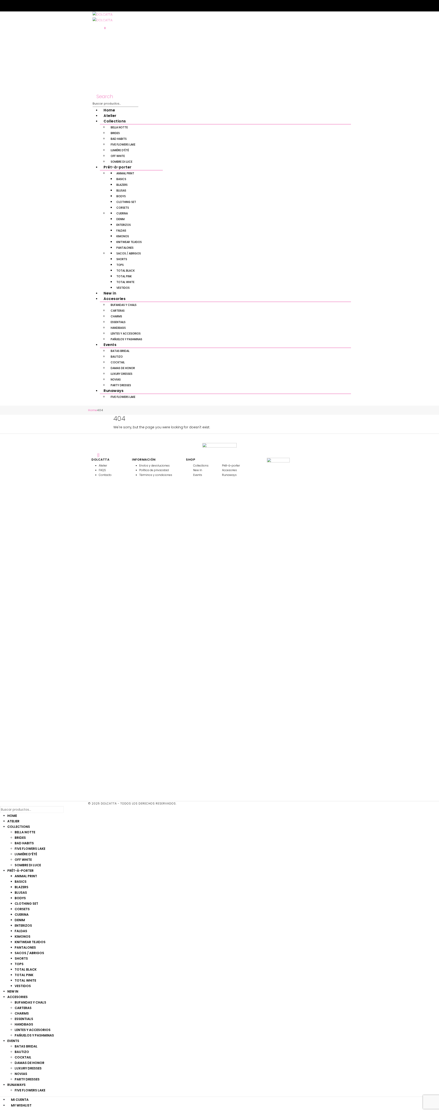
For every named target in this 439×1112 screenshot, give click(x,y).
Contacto (105, 475)
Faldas (121, 230)
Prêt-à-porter (118, 167)
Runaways (113, 390)
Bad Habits (119, 139)
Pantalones (125, 248)
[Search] (141, 104)
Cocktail (118, 362)
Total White (125, 282)
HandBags (118, 328)
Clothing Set (126, 202)
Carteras (118, 311)
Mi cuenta (20, 1099)
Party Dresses (121, 385)
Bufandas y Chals (124, 305)
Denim (120, 219)
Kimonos (122, 236)
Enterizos (123, 225)
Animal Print (125, 173)
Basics (121, 179)
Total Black (125, 271)
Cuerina (122, 213)
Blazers (122, 185)
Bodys (121, 196)
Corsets (122, 208)
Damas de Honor (123, 368)
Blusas (121, 190)
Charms (116, 316)
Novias (116, 379)
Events (110, 344)
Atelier (110, 115)
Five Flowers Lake (123, 144)
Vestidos (123, 288)
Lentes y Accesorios (126, 333)
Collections (115, 121)
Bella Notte (119, 127)
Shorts (121, 259)
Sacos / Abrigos (128, 253)
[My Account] (94, 27)
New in (110, 293)
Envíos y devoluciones (154, 465)
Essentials (118, 322)
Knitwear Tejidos (129, 242)
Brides (115, 133)
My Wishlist (21, 1105)
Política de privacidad (154, 470)
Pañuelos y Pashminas (126, 339)
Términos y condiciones (155, 475)
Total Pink (124, 276)
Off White (118, 156)
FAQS (102, 470)
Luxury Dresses (121, 374)
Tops (120, 265)
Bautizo (117, 357)
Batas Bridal (120, 351)
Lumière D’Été (120, 150)
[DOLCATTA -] (102, 14)
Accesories (115, 298)
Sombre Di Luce (121, 162)
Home (109, 110)
